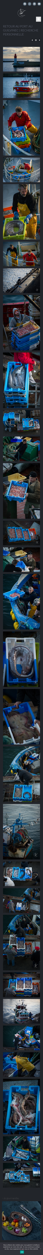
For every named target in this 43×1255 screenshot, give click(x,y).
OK (22, 1252)
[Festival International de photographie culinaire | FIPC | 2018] (21, 1220)
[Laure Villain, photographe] (21, 13)
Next (39, 1220)
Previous (4, 1220)
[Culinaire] (35, 40)
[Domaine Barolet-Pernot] (39, 40)
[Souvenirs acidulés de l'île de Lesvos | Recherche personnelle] (32, 40)
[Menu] (38, 19)
